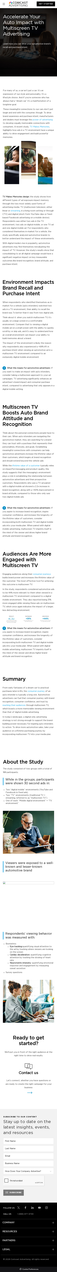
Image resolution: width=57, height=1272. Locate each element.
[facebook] (25, 1207)
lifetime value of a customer (26, 466)
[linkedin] (32, 1207)
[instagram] (46, 1207)
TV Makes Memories (39, 127)
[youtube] (39, 1207)
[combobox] (28, 1171)
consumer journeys (42, 574)
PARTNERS (8, 1241)
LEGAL (6, 1249)
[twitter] (18, 1207)
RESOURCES (9, 1232)
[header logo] (18, 4)
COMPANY (8, 1223)
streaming (15, 211)
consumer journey (36, 691)
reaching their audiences (14, 705)
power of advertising (43, 120)
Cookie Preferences (30, 1269)
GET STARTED (46, 4)
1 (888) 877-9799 (25, 1214)
